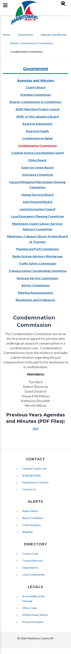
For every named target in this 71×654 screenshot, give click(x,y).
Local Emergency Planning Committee (37, 216)
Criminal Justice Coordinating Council (37, 152)
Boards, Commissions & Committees (31, 43)
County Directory (32, 560)
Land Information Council (37, 209)
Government (25, 34)
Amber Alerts (30, 511)
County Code (30, 553)
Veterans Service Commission (37, 278)
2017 (36, 428)
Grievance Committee (37, 174)
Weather (27, 531)
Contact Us (29, 489)
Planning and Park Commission (37, 249)
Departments (30, 567)
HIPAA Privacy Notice (35, 614)
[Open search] (64, 5)
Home (6, 34)
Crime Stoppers (31, 525)
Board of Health (37, 131)
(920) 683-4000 (31, 475)
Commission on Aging (37, 138)
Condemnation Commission (37, 145)
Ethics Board (37, 160)
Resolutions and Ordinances (35, 300)
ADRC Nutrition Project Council (37, 109)
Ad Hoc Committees (35, 285)
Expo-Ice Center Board (37, 167)
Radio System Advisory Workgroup (37, 256)
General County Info (34, 468)
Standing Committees (35, 94)
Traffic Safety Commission (37, 263)
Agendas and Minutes (54, 34)
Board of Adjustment (37, 123)
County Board (35, 87)
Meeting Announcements (35, 292)
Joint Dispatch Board (37, 201)
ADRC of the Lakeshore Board (37, 116)
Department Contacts (35, 482)
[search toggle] (5, 5)
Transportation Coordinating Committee (37, 270)
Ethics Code (29, 607)
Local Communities (33, 574)
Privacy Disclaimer (33, 621)
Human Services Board (37, 194)
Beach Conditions (32, 518)
